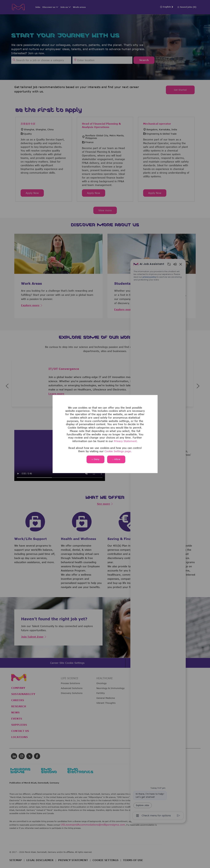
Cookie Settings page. (118, 451)
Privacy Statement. (126, 441)
